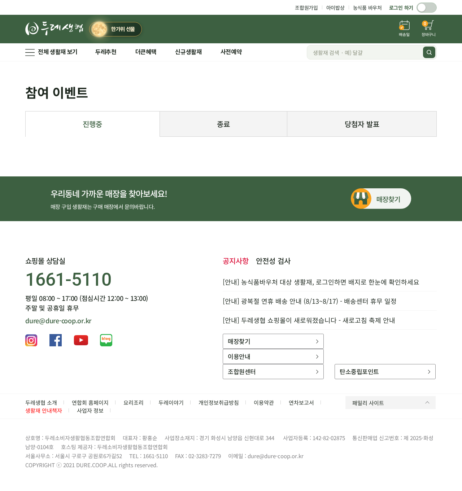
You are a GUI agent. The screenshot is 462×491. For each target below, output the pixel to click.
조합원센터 (242, 371)
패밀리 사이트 (368, 403)
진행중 (92, 124)
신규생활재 (188, 52)
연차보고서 (301, 402)
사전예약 (231, 52)
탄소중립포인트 (359, 371)
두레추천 (106, 52)
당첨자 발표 (362, 124)
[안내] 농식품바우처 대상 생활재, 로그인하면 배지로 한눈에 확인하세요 (321, 281)
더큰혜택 (146, 52)
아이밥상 (335, 7)
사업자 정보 (90, 410)
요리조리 (133, 402)
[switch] (427, 8)
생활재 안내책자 (43, 410)
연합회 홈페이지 (90, 402)
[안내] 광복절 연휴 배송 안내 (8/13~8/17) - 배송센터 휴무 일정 (310, 301)
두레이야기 (171, 402)
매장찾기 (239, 341)
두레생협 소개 (41, 402)
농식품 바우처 (367, 7)
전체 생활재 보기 (58, 52)
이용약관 (264, 402)
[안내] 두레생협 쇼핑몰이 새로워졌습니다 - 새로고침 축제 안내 (309, 320)
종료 (223, 124)
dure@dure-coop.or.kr (58, 320)
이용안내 (239, 356)
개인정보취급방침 (219, 402)
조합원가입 (306, 7)
